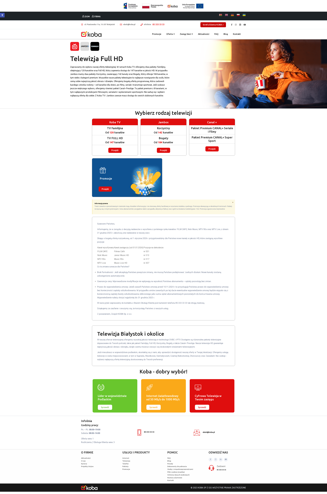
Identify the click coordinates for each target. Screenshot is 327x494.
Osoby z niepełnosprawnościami (180, 469)
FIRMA (97, 16)
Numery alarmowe (174, 478)
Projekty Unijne (87, 466)
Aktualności (203, 34)
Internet (125, 458)
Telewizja (126, 461)
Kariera (84, 464)
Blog (226, 34)
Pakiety (125, 466)
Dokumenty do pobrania (177, 466)
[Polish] (238, 15)
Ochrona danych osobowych (178, 475)
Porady (170, 464)
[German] (232, 15)
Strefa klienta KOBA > (213, 25)
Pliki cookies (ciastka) (176, 472)
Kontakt (237, 34)
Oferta (169, 34)
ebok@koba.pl (209, 432)
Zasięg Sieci (185, 34)
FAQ (216, 34)
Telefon (125, 464)
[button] (2, 15)
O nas (83, 461)
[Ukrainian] (244, 15)
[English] (226, 15)
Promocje (156, 34)
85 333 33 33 (158, 24)
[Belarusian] (220, 15)
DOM (87, 16)
